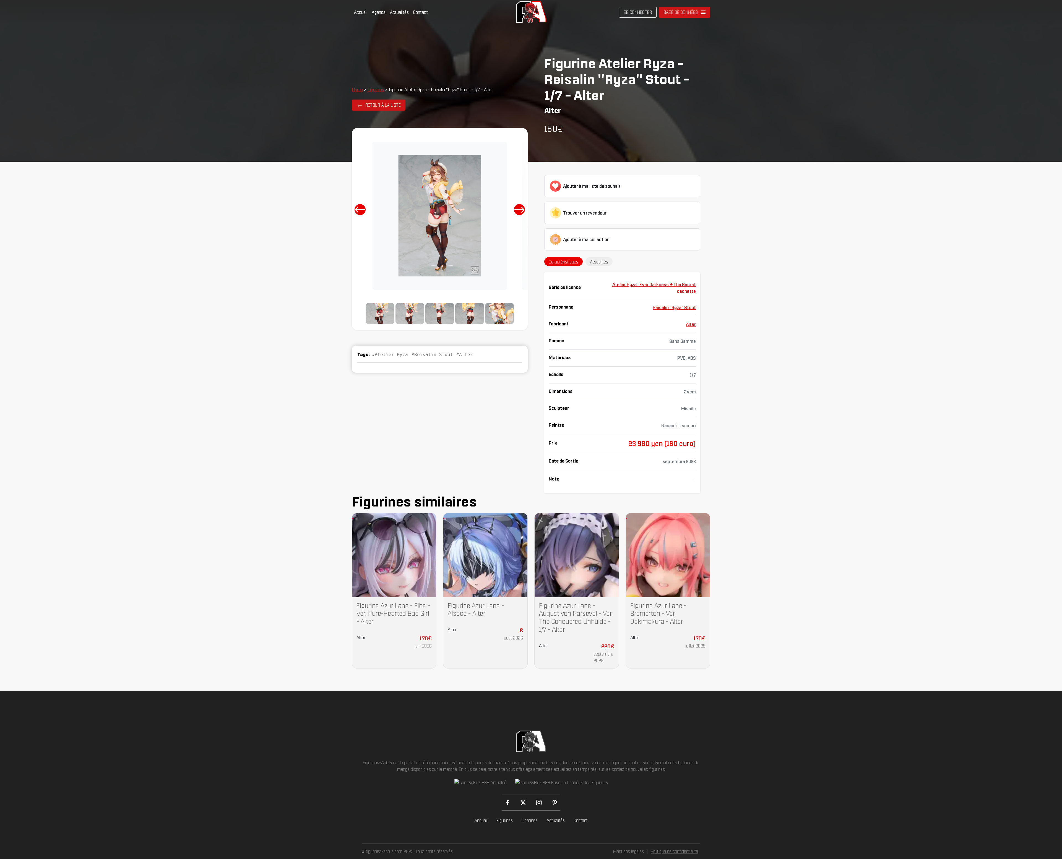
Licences (530, 820)
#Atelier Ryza (390, 354)
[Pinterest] (554, 802)
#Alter (464, 354)
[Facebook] (507, 802)
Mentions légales (628, 851)
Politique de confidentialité (674, 851)
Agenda (379, 12)
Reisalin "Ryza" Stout (674, 307)
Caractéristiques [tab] (563, 262)
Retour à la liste (383, 105)
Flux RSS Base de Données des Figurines (571, 782)
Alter (691, 324)
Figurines (376, 89)
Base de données (680, 12)
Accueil (360, 12)
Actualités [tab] (599, 262)
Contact (420, 12)
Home (357, 89)
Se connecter (638, 12)
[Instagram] (538, 802)
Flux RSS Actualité (489, 782)
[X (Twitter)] (523, 802)
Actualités (399, 12)
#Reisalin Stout (432, 354)
